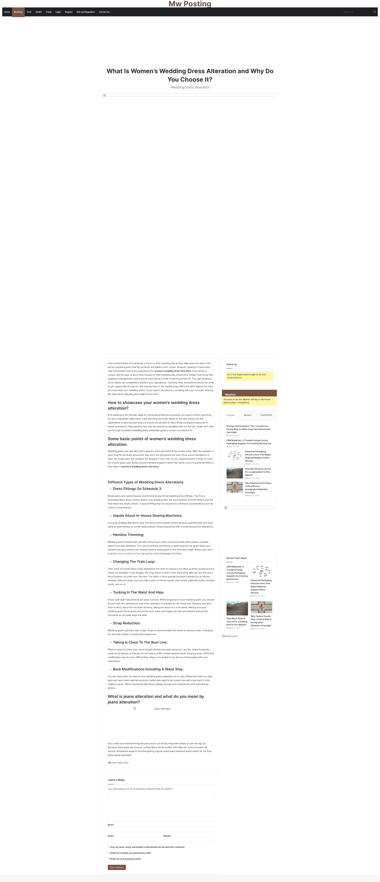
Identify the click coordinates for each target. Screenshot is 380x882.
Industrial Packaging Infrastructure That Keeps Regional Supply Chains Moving (261, 586)
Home (7, 12)
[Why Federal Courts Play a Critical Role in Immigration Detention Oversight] (235, 487)
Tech (29, 12)
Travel (49, 12)
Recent (247, 415)
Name (111, 825)
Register (69, 12)
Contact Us (104, 12)
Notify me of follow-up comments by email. (130, 853)
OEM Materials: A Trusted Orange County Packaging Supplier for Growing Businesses (237, 572)
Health (39, 12)
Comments (266, 415)
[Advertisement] (190, 41)
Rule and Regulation (86, 12)
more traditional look (130, 553)
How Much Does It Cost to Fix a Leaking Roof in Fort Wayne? (258, 471)
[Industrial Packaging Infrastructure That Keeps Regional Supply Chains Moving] (235, 455)
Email (111, 836)
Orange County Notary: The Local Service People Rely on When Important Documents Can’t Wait (248, 429)
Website (167, 836)
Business (18, 12)
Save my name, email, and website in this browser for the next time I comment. (147, 847)
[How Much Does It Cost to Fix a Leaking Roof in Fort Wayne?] (235, 472)
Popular (231, 415)
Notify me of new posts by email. (125, 859)
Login (58, 12)
